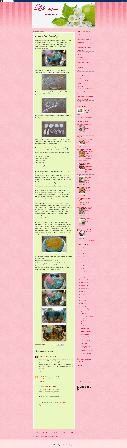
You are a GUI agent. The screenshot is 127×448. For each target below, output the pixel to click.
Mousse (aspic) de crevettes (86, 346)
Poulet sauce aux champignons (85, 324)
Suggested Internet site (60, 402)
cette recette (39, 150)
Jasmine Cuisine (83, 176)
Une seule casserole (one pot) (85, 96)
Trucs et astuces (81, 94)
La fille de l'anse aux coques (85, 149)
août (82, 291)
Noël (78, 70)
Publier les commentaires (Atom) (50, 436)
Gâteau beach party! (86, 309)
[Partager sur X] (60, 345)
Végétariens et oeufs (82, 99)
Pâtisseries (80, 78)
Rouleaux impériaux (86, 331)
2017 (81, 259)
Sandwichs (80, 86)
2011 (81, 277)
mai (82, 300)
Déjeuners (80, 57)
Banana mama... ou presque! (86, 312)
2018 (81, 256)
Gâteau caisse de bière (87, 350)
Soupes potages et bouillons (84, 89)
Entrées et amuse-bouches (84, 62)
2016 (81, 262)
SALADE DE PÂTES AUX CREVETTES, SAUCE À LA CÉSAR (89, 155)
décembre (84, 280)
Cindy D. (41, 376)
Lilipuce (89, 109)
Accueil (54, 432)
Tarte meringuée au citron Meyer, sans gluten (86, 201)
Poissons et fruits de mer (84, 81)
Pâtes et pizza (81, 75)
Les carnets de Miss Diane (84, 198)
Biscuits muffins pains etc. (84, 39)
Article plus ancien (67, 432)
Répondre (41, 371)
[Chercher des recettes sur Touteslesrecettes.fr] (83, 391)
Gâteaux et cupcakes (82, 65)
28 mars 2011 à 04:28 (50, 356)
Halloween (80, 67)
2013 (81, 271)
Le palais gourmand (84, 187)
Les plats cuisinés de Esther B (85, 124)
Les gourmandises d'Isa (85, 230)
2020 (81, 250)
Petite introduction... (86, 353)
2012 (81, 274)
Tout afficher (91, 240)
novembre (84, 282)
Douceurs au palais (84, 163)
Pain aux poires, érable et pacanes (87, 317)
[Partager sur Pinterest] (63, 345)
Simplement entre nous (85, 207)
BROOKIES (88, 231)
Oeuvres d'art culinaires (83, 73)
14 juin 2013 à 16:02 (50, 386)
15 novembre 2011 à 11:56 (51, 376)
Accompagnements (82, 37)
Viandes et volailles (82, 102)
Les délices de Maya (84, 218)
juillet (83, 294)
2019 (81, 253)
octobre (83, 286)
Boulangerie (80, 42)
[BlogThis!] (58, 345)
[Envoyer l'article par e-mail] (54, 344)
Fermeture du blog (88, 220)
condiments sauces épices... (84, 47)
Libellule (41, 356)
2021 (81, 247)
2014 (81, 268)
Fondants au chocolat (86, 337)
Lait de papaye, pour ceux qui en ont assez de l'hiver (87, 341)
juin (82, 297)
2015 (81, 265)
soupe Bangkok (85, 328)
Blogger (71, 445)
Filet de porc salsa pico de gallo (88, 140)
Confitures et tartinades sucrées (83, 53)
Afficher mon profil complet (84, 117)
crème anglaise (85, 334)
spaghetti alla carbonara (87, 321)
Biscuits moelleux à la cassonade (88, 190)
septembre (84, 288)
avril (82, 303)
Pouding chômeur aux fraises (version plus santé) (88, 168)
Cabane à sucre (81, 45)
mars (82, 306)
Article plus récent (40, 432)
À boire (79, 34)
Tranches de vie (81, 91)
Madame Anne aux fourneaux (84, 137)
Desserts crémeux (82, 60)
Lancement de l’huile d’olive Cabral (88, 179)
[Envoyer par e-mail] (57, 345)
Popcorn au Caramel (88, 209)
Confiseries (80, 50)
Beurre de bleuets (88, 127)
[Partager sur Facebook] (61, 345)
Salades (79, 83)
